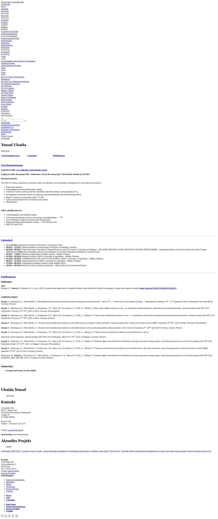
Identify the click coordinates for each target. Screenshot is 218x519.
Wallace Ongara (7, 91)
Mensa (8, 484)
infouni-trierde (13, 471)
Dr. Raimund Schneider (10, 84)
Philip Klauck (6, 100)
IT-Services (10, 487)
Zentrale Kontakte (8, 473)
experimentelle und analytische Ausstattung (18, 61)
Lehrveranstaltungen (9, 34)
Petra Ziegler (6, 104)
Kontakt (4, 106)
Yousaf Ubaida (7, 95)
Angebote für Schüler (9, 32)
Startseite (4, 9)
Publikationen (59, 156)
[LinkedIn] (17, 517)
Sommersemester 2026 (10, 38)
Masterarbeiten (7, 45)
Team (3, 68)
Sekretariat (5, 79)
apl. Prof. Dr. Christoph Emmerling (15, 81)
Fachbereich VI (7, 127)
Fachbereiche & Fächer (10, 125)
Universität (5, 123)
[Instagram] (14, 517)
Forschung (5, 47)
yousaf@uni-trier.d (15, 430)
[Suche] (2, 118)
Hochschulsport (12, 489)
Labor (3, 56)
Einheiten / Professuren (10, 129)
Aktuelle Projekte (8, 63)
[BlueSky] (6, 517)
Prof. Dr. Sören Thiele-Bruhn (12, 77)
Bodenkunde (6, 132)
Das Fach (5, 11)
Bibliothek (10, 482)
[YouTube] (10, 517)
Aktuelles (5, 20)
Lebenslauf (32, 156)
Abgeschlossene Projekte (11, 66)
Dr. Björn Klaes (7, 93)
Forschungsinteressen (10, 156)
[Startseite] (12, 2)
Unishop (9, 491)
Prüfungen (5, 43)
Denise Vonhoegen (8, 97)
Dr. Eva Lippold (7, 88)
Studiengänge (6, 41)
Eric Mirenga (6, 86)
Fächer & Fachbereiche (15, 480)
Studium (4, 22)
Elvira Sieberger (7, 102)
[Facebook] (3, 517)
